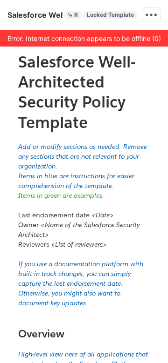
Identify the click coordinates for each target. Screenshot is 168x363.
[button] (84, 38)
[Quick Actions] (151, 14)
